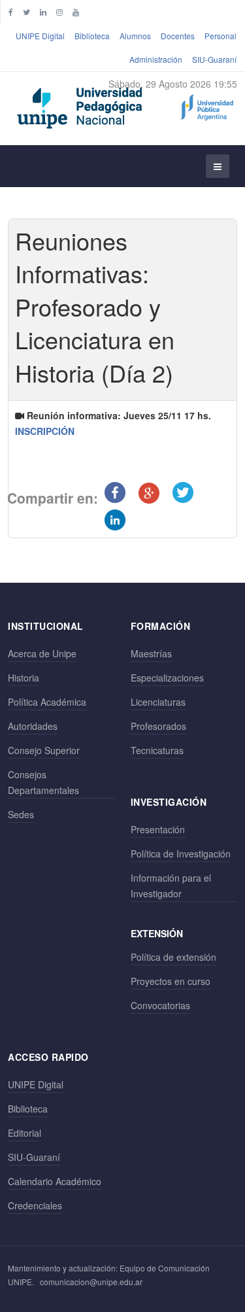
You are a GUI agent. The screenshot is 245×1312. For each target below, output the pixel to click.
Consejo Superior (44, 750)
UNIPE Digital (40, 35)
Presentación (158, 829)
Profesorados (158, 726)
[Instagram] (59, 11)
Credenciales (35, 1205)
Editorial (24, 1132)
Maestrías (151, 653)
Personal (220, 35)
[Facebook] (10, 11)
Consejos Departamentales (43, 782)
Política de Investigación (181, 853)
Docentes (178, 35)
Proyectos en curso (170, 981)
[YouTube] (76, 11)
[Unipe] (125, 105)
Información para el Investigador (171, 885)
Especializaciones (167, 677)
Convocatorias (160, 1005)
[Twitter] (26, 11)
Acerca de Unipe (42, 653)
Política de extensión (173, 956)
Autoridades (32, 726)
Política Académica (47, 701)
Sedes (21, 814)
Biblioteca (92, 35)
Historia (23, 677)
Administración (155, 59)
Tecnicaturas (157, 750)
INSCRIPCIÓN (44, 431)
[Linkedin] (43, 11)
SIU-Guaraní (214, 59)
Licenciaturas (158, 701)
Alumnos (135, 35)
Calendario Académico (54, 1181)
